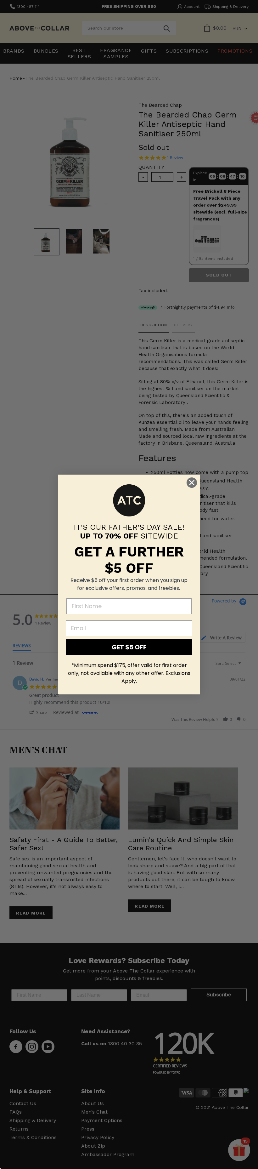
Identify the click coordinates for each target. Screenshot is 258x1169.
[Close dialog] (191, 482)
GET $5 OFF (129, 647)
